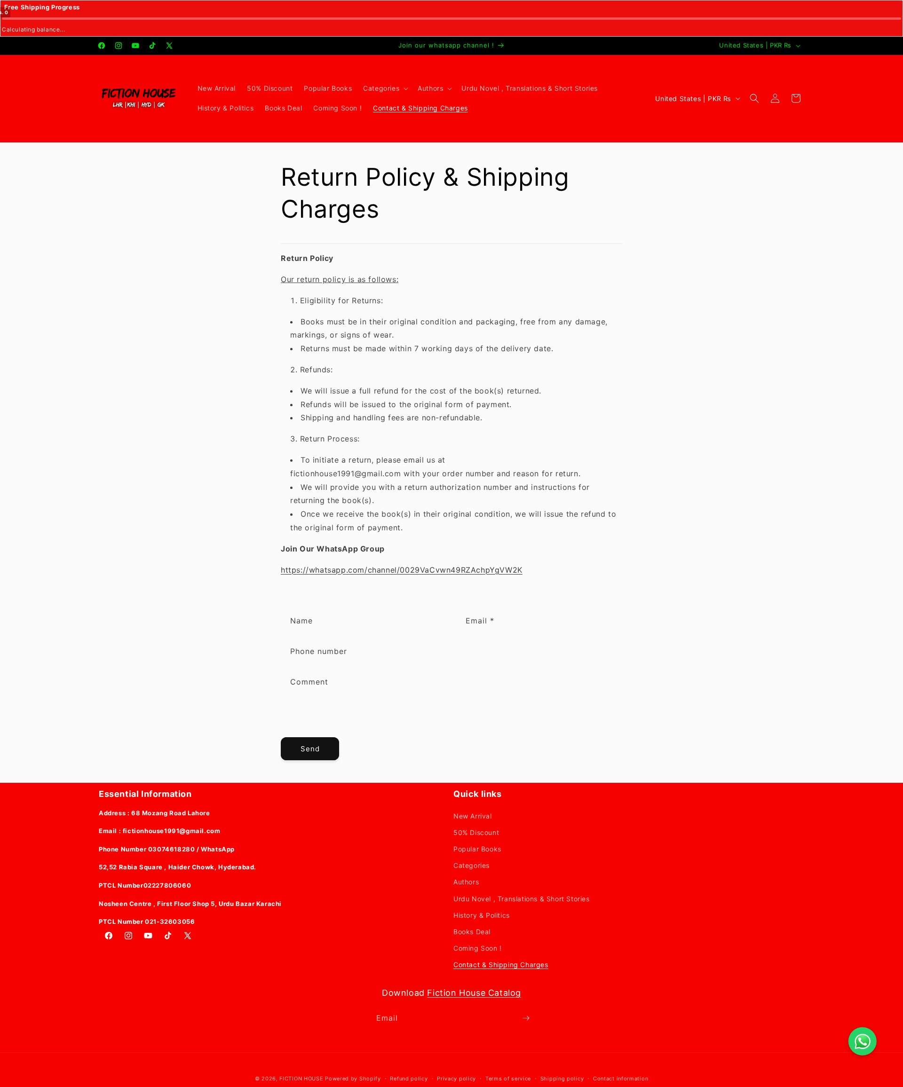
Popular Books (477, 849)
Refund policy (409, 1078)
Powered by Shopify (353, 1078)
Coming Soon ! (477, 948)
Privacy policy (456, 1078)
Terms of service (508, 1078)
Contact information (620, 1078)
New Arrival (472, 816)
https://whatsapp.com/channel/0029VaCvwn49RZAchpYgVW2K (402, 570)
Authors (466, 882)
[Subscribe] (525, 1018)
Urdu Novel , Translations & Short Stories (521, 899)
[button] (384, 88)
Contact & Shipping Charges (500, 965)
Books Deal (472, 932)
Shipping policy (562, 1078)
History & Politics (481, 915)
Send (310, 748)
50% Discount (476, 832)
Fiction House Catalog (474, 993)
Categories (471, 865)
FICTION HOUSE (301, 1078)
